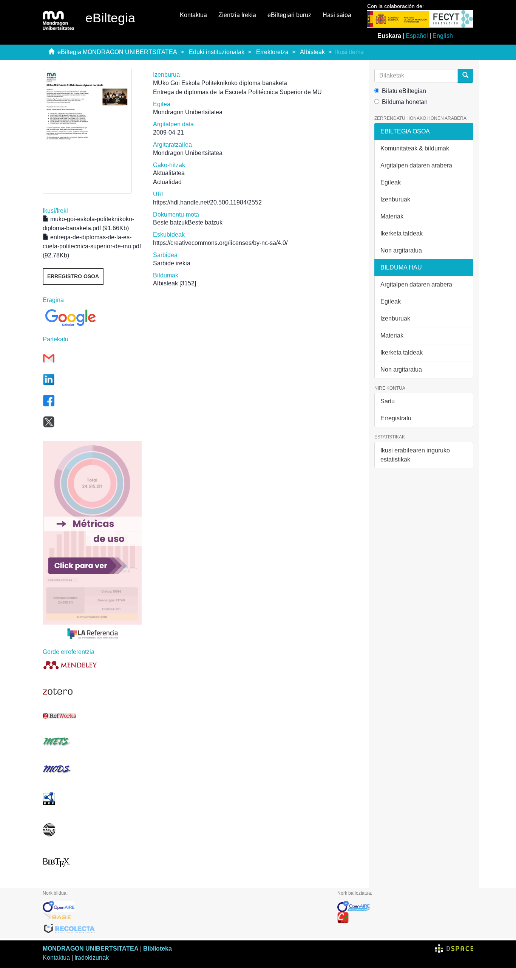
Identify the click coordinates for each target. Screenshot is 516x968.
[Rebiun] (405, 917)
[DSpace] (454, 948)
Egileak (390, 182)
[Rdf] (92, 798)
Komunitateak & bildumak (414, 148)
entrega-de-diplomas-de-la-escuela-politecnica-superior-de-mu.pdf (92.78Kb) (92, 246)
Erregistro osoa (73, 276)
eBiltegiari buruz (289, 15)
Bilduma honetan (405, 102)
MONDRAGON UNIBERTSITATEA (91, 948)
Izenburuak (395, 199)
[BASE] (184, 917)
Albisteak (312, 52)
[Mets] (92, 741)
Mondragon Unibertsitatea (187, 112)
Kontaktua (193, 15)
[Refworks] (92, 716)
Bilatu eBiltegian (404, 91)
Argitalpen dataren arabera (416, 165)
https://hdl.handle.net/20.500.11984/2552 (207, 202)
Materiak (391, 216)
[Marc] (92, 829)
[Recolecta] (184, 929)
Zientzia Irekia (237, 15)
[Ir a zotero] (92, 691)
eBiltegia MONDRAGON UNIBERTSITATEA (117, 52)
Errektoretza (272, 52)
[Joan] (465, 76)
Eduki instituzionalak (216, 52)
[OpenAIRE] (184, 906)
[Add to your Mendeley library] (92, 664)
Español (417, 36)
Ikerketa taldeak (401, 233)
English (443, 36)
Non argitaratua (401, 250)
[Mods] (92, 769)
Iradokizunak (91, 957)
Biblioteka (157, 948)
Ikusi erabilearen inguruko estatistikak (415, 455)
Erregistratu (395, 418)
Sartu (387, 401)
